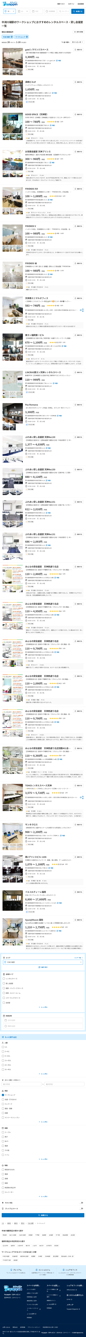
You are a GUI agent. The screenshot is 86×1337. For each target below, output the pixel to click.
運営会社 (15, 1327)
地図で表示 (44, 967)
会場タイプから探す (32, 1293)
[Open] (13, 11)
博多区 (22, 1223)
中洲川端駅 (31, 1223)
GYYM (68, 1299)
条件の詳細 (80, 32)
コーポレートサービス (32, 1309)
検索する (79, 11)
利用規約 (29, 1317)
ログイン (71, 4)
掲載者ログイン (51, 1300)
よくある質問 (30, 1314)
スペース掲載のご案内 (52, 1290)
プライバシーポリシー (34, 1327)
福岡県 (9, 1223)
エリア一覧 (77, 958)
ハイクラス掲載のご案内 (52, 1296)
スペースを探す (31, 1289)
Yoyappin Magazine (72, 1309)
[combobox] (41, 962)
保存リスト (61, 4)
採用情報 (22, 1327)
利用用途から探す (32, 1297)
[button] (42, 978)
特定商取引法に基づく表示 (50, 1327)
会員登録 (81, 4)
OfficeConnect (71, 1290)
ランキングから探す (32, 1304)
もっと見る (44, 1007)
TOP (3, 1223)
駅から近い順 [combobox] (76, 42)
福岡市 (16, 1223)
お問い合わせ (6, 1327)
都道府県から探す (32, 1301)
